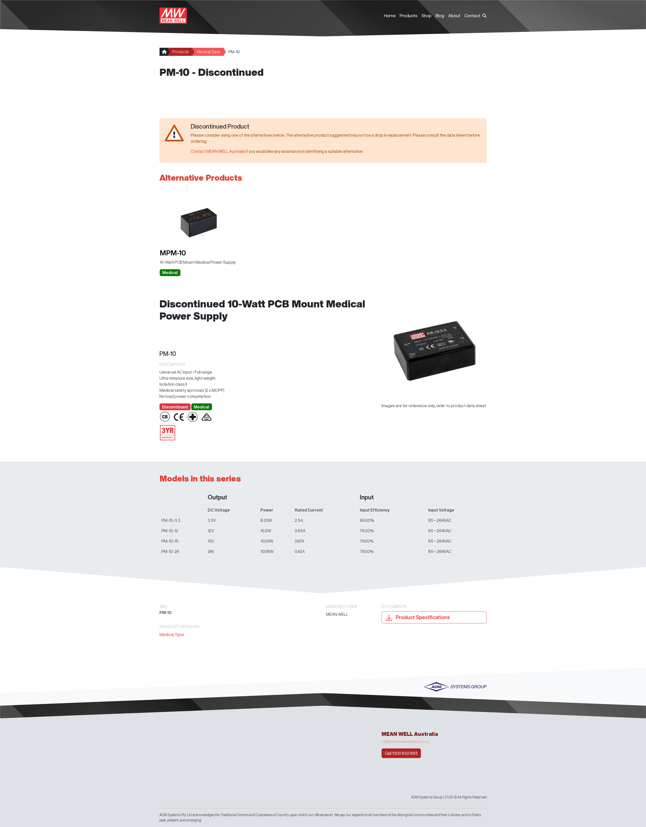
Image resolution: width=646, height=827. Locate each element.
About (454, 15)
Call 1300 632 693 (401, 753)
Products (408, 15)
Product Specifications (422, 617)
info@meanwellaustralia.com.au (405, 741)
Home (390, 15)
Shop (426, 15)
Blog (440, 15)
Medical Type (208, 52)
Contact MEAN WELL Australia (218, 151)
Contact (472, 15)
